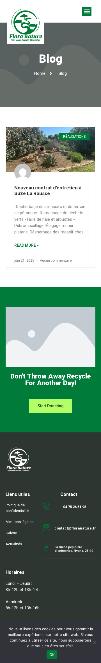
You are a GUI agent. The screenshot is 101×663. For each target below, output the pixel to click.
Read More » (26, 245)
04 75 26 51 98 (74, 507)
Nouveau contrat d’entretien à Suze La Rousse (47, 190)
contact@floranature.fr (75, 528)
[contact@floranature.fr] (46, 527)
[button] (86, 11)
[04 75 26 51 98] (46, 506)
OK (52, 654)
